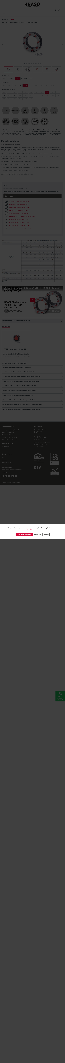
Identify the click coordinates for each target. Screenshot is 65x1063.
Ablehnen (46, 534)
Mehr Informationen (32, 530)
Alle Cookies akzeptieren (24, 534)
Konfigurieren (37, 534)
